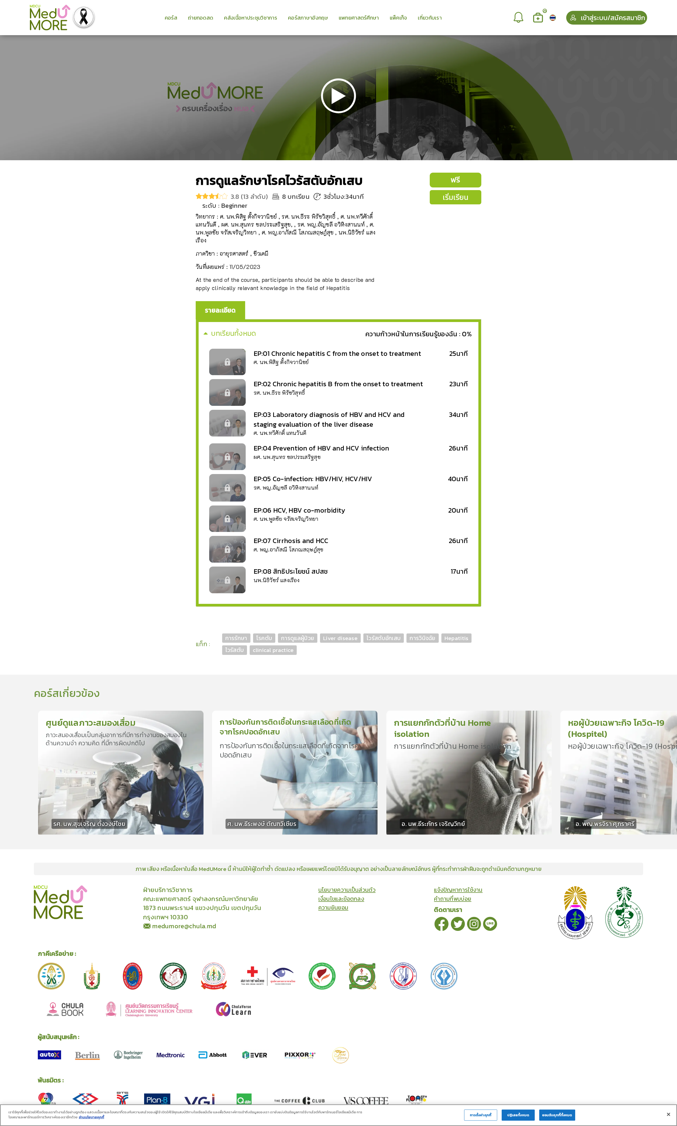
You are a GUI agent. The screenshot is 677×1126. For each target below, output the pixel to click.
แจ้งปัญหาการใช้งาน (458, 890)
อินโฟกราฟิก (135, 889)
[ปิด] (668, 1114)
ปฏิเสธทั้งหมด (518, 1115)
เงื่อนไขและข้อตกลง (341, 899)
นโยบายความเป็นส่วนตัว (347, 890)
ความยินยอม (333, 908)
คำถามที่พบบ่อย (452, 899)
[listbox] (519, 17)
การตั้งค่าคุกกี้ (480, 1115)
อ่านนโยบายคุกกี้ (91, 1117)
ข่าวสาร (111, 889)
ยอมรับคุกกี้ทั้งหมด (557, 1115)
